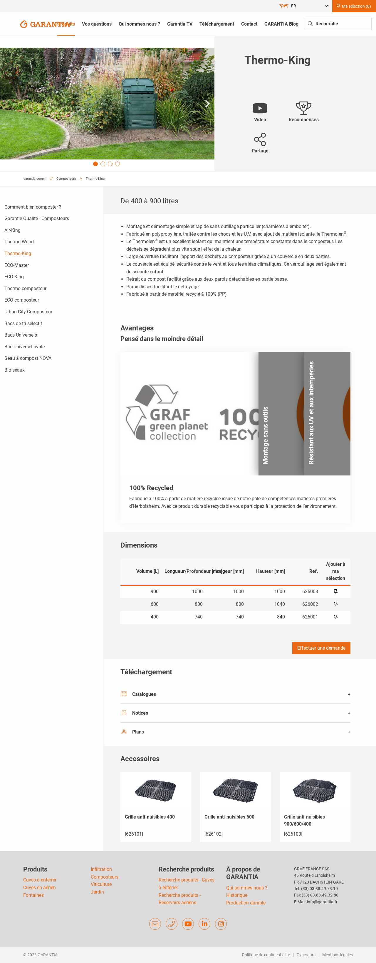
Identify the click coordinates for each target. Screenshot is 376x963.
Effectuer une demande (321, 648)
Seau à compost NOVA (27, 358)
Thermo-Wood (19, 242)
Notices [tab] (140, 713)
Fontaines (33, 895)
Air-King (12, 230)
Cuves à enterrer (39, 880)
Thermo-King (17, 253)
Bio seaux (14, 370)
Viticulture (101, 884)
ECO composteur (21, 300)
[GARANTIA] (45, 23)
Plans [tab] (138, 732)
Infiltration (101, 869)
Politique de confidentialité (266, 954)
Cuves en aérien (39, 887)
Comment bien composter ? (32, 207)
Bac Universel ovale (24, 347)
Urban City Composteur (28, 312)
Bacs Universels (20, 335)
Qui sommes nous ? (246, 888)
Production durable (246, 903)
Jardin (97, 892)
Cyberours (306, 954)
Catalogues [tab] (144, 694)
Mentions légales (337, 954)
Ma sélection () (356, 6)
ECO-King (14, 277)
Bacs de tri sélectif (23, 323)
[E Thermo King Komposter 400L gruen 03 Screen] (107, 103)
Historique (236, 895)
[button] (208, 103)
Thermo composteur (25, 288)
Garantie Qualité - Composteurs (36, 218)
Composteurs (104, 877)
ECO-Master (16, 265)
